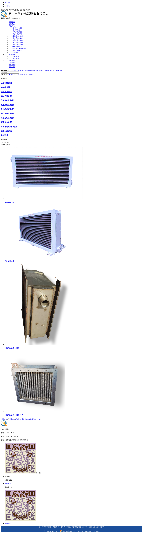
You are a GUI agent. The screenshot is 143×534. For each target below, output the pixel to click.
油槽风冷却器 (17, 28)
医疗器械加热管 (17, 42)
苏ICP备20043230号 (50, 531)
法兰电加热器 (17, 50)
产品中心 (12, 26)
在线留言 (12, 67)
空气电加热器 (17, 32)
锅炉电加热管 (17, 34)
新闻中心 (12, 54)
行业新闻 (15, 58)
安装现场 (12, 63)
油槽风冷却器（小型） (37, 70)
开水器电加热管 (17, 44)
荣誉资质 (12, 61)
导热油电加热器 (17, 36)
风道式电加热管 (17, 38)
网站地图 (88, 531)
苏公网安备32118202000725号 (72, 531)
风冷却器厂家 (15, 70)
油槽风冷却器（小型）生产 (54, 70)
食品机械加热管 (17, 40)
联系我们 (8, 6)
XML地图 (95, 531)
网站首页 (12, 22)
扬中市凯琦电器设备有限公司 (49, 527)
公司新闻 (15, 56)
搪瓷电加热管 (17, 46)
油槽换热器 (16, 30)
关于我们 (8, 2)
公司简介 (12, 24)
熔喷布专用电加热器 (19, 48)
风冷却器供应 (24, 70)
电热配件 (15, 52)
